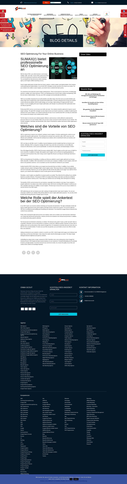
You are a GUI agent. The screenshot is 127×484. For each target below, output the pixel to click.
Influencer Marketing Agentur (71, 339)
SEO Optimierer (24, 408)
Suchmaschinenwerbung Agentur (28, 386)
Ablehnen (76, 479)
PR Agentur (45, 328)
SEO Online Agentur (25, 328)
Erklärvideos (89, 426)
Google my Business (25, 454)
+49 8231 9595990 (78, 2)
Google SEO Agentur (25, 332)
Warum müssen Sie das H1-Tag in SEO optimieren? (93, 123)
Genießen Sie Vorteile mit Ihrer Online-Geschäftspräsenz (93, 103)
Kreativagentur (46, 335)
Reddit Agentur (68, 349)
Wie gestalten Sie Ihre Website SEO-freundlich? (93, 110)
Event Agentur (46, 339)
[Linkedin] (38, 252)
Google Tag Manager (25, 461)
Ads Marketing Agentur (48, 365)
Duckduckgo (45, 454)
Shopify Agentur (68, 355)
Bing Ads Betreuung (47, 438)
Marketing (89, 398)
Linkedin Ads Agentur (25, 378)
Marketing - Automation (92, 406)
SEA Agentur (23, 357)
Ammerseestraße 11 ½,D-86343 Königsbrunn (95, 291)
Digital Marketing (90, 414)
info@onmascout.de (102, 2)
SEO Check (23, 420)
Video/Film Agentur (91, 349)
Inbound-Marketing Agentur (93, 341)
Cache (22, 444)
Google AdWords (46, 404)
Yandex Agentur (24, 370)
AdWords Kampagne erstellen (49, 424)
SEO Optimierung (25, 406)
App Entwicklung (68, 420)
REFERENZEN (50, 15)
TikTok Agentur (68, 341)
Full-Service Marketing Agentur (50, 337)
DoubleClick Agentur (91, 347)
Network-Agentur (91, 345)
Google (22, 428)
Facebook (89, 436)
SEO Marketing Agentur (48, 361)
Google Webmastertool (26, 459)
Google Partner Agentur (26, 388)
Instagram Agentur (69, 335)
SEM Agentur (24, 358)
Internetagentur (46, 333)
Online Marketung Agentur (49, 332)
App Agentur (89, 326)
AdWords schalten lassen (48, 426)
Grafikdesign (67, 410)
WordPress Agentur (69, 357)
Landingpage (68, 408)
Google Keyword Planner (26, 463)
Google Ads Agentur (25, 345)
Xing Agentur (68, 343)
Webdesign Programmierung (71, 412)
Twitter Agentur (68, 337)
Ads (43, 398)
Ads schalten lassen (47, 412)
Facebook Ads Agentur (26, 380)
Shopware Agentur (91, 339)
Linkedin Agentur (68, 347)
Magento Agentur (69, 359)
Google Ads (45, 402)
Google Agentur (24, 382)
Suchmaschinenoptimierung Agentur (29, 330)
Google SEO (23, 402)
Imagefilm (89, 430)
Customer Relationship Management (95, 412)
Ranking (22, 440)
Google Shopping (25, 465)
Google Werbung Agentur (26, 384)
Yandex (44, 456)
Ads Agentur (23, 341)
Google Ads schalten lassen (49, 414)
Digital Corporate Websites (93, 418)
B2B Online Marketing (92, 416)
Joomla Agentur (68, 363)
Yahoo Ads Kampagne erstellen (50, 452)
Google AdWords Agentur (26, 347)
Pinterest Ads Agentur (26, 372)
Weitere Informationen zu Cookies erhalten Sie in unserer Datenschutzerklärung (63, 481)
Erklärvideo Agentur (91, 351)
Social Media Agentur (47, 349)
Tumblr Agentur (68, 351)
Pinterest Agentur (69, 353)
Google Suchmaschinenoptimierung (29, 404)
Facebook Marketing (91, 404)
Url (21, 438)
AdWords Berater (47, 430)
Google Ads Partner (47, 418)
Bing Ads (45, 436)
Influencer (89, 440)
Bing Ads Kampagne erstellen (49, 442)
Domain (22, 436)
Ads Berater (45, 416)
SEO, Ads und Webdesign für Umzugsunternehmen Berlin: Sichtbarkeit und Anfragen (93, 95)
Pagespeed (23, 446)
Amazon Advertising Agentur (27, 376)
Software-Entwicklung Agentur (94, 343)
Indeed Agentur (68, 345)
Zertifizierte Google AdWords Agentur (29, 355)
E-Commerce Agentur (48, 351)
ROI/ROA (23, 469)
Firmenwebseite (68, 404)
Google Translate (25, 467)
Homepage (67, 400)
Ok (71, 479)
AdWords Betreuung (47, 420)
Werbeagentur (46, 326)
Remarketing (23, 471)
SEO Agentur (24, 326)
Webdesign (67, 406)
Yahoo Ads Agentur (25, 368)
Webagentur (45, 341)
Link (21, 442)
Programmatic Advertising (93, 420)
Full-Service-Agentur (47, 345)
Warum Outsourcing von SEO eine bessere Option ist (93, 116)
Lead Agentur (90, 335)
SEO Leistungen (24, 412)
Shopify (88, 432)
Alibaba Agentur (68, 330)
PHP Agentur (90, 330)
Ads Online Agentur (25, 343)
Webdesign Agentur (91, 328)
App (65, 416)
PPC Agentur (23, 360)
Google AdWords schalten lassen (50, 428)
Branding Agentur (47, 353)
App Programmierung (70, 418)
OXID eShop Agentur (69, 365)
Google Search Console (26, 434)
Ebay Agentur (68, 328)
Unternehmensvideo (91, 428)
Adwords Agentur (24, 337)
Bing (44, 434)
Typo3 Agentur (68, 361)
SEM (22, 424)
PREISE (81, 15)
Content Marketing (91, 410)
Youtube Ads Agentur (25, 374)
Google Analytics (24, 448)
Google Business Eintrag (26, 452)
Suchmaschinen (24, 432)
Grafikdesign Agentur (91, 333)
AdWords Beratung (47, 422)
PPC (22, 426)
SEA (21, 422)
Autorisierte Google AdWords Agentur (29, 351)
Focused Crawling (91, 422)
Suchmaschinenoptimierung (27, 400)
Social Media (90, 442)
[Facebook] (24, 252)
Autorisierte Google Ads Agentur (28, 349)
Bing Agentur (23, 362)
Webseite (67, 398)
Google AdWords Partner (48, 432)
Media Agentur (46, 330)
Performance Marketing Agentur (50, 355)
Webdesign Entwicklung (70, 414)
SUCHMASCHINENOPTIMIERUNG (34, 15)
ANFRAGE (95, 15)
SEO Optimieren (24, 410)
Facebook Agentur (69, 332)
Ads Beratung (46, 408)
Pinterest (89, 444)
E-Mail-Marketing (91, 402)
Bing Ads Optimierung (48, 440)
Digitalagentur (46, 359)
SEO (22, 398)
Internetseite (67, 402)
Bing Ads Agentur (24, 364)
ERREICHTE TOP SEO (65, 15)
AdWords (45, 400)
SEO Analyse (24, 418)
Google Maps (24, 457)
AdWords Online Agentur (26, 339)
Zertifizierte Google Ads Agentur (28, 353)
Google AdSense (24, 450)
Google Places (24, 456)
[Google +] (33, 252)
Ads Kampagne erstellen (48, 410)
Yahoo (44, 444)
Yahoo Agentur (24, 366)
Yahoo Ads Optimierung (48, 450)
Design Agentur (90, 332)
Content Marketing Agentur (93, 337)
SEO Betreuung (24, 414)
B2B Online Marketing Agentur (50, 347)
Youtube (88, 434)
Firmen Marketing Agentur (49, 343)
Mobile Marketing (91, 408)
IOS (65, 422)
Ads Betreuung (46, 406)
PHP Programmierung (70, 428)
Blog (46, 2)
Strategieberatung (91, 424)
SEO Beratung (24, 416)
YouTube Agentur (69, 333)
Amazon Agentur (68, 326)
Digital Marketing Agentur (48, 357)
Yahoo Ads (45, 446)
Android (66, 424)
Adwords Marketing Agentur (49, 363)
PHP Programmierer (69, 430)
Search (22, 430)
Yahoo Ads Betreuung (48, 448)
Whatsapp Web (90, 438)
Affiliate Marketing (25, 473)
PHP (66, 426)
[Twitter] (28, 252)
